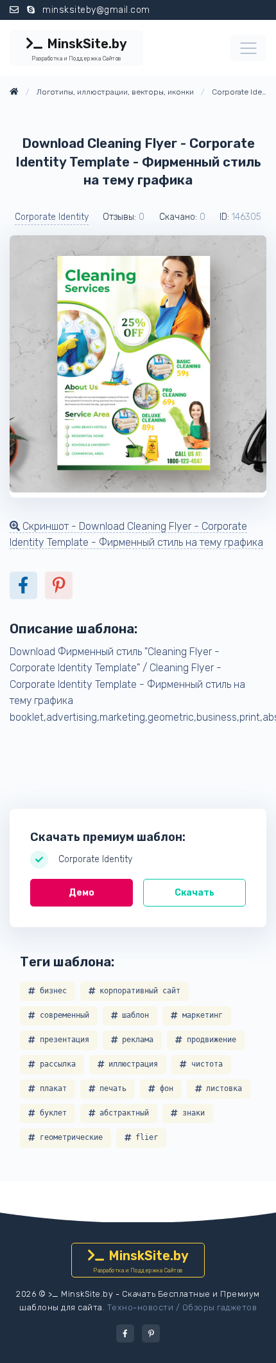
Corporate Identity (52, 217)
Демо (81, 892)
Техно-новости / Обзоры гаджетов (182, 1307)
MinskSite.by (78, 49)
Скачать (194, 892)
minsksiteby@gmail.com (96, 10)
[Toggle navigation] (248, 48)
